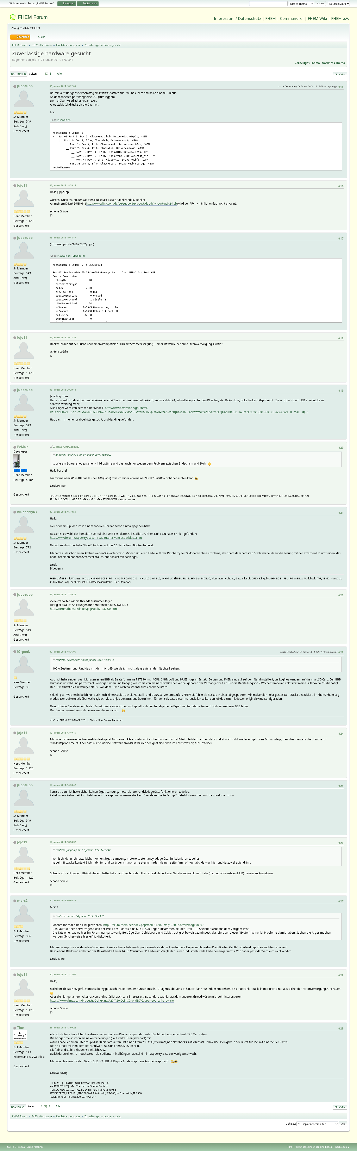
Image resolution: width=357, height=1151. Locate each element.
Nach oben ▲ (342, 1146)
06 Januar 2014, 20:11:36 (63, 337)
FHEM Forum (33, 17)
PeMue (22, 446)
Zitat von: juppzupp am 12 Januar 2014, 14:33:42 (83, 850)
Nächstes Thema (333, 63)
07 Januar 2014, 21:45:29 (66, 446)
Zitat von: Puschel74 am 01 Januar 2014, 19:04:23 (84, 454)
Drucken (339, 74)
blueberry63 (27, 512)
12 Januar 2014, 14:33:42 (63, 784)
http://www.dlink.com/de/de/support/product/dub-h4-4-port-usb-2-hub (131, 203)
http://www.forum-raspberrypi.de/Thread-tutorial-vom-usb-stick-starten (96, 538)
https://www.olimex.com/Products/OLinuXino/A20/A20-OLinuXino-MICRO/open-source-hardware (112, 1000)
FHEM (270, 18)
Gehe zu (290, 1123)
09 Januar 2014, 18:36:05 (63, 651)
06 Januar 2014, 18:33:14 (63, 185)
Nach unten (18, 73)
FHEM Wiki (317, 18)
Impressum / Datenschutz (237, 18)
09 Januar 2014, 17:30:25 (63, 594)
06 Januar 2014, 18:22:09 (63, 86)
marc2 (22, 900)
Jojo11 (22, 185)
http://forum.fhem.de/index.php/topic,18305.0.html (83, 609)
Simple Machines (35, 1147)
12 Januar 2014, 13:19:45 (63, 732)
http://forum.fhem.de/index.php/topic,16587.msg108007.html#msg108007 (153, 925)
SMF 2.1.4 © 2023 (16, 1147)
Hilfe (289, 1146)
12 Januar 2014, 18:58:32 (63, 842)
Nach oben (18, 1106)
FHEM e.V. (340, 18)
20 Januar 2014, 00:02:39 (63, 900)
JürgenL (23, 651)
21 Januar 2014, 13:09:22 (63, 1027)
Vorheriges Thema (307, 63)
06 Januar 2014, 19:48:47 (63, 237)
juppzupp (25, 86)
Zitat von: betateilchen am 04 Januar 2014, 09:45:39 (85, 660)
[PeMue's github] (15, 489)
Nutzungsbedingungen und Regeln (314, 1146)
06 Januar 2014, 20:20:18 (63, 389)
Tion (20, 1027)
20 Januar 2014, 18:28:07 (63, 974)
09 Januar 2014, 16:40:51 (63, 511)
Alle (59, 73)
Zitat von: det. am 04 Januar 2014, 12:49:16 (80, 916)
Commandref (292, 18)
